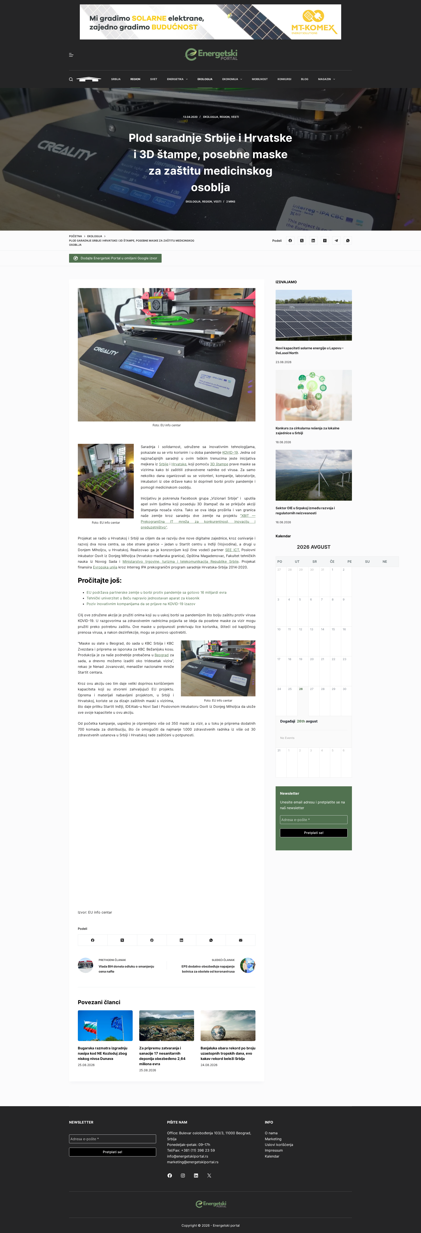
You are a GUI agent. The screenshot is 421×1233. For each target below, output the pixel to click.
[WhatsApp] (348, 240)
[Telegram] (336, 240)
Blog (304, 79)
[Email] (240, 940)
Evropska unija (105, 567)
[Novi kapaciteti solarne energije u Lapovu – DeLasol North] (314, 315)
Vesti (235, 116)
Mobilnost (260, 79)
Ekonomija (230, 79)
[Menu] (71, 55)
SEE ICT (232, 550)
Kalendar (272, 1156)
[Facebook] (290, 240)
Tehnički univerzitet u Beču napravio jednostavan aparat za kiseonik (143, 598)
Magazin (324, 79)
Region (135, 79)
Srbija (116, 79)
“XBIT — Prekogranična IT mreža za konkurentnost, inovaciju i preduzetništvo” (198, 521)
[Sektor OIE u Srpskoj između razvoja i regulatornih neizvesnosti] (314, 475)
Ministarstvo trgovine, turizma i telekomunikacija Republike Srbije (181, 561)
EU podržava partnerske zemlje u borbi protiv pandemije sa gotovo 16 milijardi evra (157, 592)
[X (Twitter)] (302, 240)
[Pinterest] (152, 940)
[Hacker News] (325, 240)
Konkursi (284, 79)
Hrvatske (178, 464)
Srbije (163, 464)
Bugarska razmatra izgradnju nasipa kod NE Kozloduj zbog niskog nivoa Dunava (102, 1053)
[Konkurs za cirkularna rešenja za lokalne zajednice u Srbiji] (314, 395)
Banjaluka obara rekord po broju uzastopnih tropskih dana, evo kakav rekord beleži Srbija (228, 1053)
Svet (153, 79)
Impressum (274, 1150)
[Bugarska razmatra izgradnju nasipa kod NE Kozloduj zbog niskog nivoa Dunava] (105, 1025)
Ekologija (205, 79)
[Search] (71, 79)
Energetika (175, 79)
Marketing (273, 1139)
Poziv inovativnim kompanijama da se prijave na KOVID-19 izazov (141, 604)
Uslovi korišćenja (279, 1144)
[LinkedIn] (313, 240)
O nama (271, 1133)
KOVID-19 (230, 452)
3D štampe (219, 464)
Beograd (162, 655)
